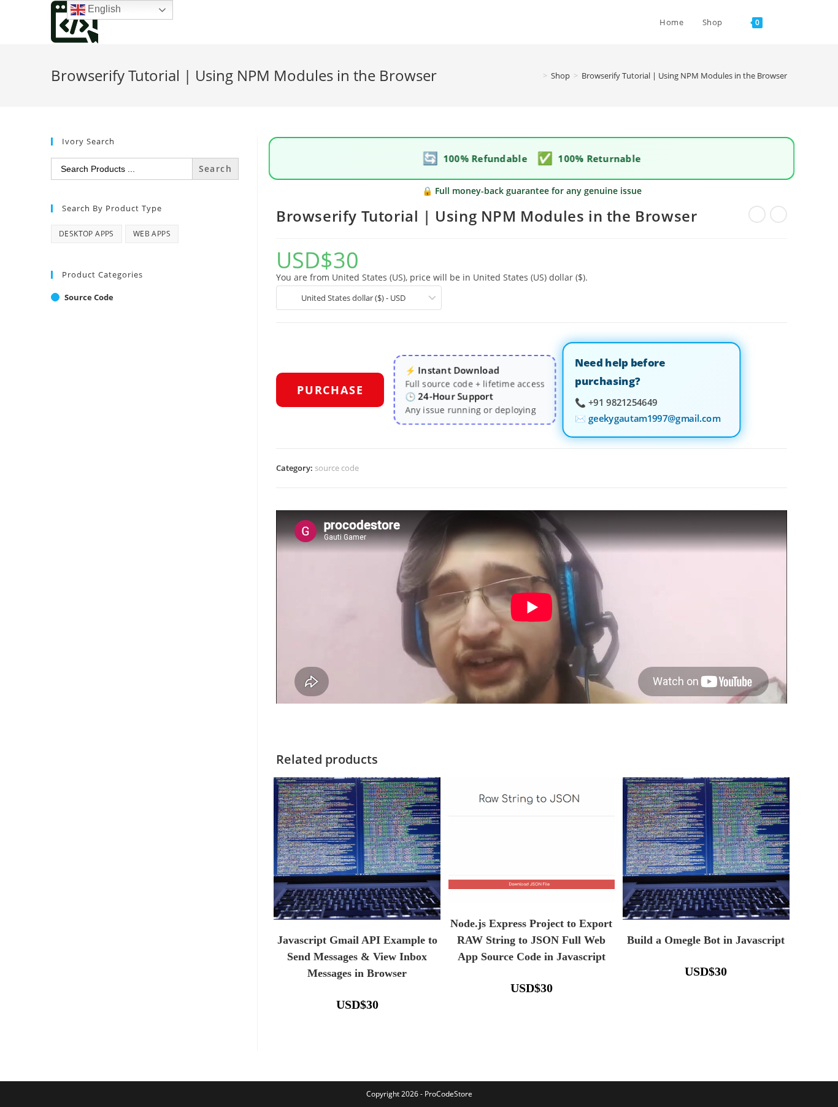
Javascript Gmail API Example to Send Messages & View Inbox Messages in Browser (357, 956)
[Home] (536, 75)
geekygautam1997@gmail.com (654, 416)
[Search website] (784, 22)
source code (337, 467)
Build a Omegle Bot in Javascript (706, 940)
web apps (152, 233)
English (103, 9)
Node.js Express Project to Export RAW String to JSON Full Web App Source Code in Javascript (531, 940)
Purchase (330, 390)
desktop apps (86, 233)
